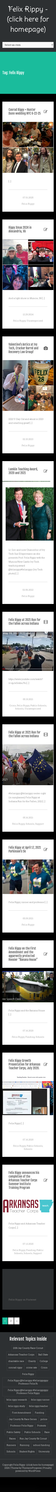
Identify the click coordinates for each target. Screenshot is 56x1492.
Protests (41, 1425)
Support (39, 823)
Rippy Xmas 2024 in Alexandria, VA (20, 229)
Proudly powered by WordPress (34, 1469)
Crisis (12, 705)
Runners (11, 1445)
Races (12, 1438)
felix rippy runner (40, 1399)
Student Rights (27, 1451)
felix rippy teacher (38, 1406)
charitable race (16, 1361)
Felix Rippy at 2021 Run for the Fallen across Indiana (24, 621)
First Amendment (21, 1412)
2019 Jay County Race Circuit (28, 1348)
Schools (19, 708)
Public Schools (38, 705)
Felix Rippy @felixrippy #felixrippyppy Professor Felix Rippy (28, 1392)
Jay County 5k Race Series (23, 1419)
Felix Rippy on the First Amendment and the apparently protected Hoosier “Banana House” (23, 954)
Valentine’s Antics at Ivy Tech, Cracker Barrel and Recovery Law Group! (23, 348)
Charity (32, 1361)
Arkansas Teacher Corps (21, 1354)
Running (24, 1445)
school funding (41, 1445)
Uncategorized (35, 320)
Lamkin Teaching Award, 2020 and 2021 (23, 471)
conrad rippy (15, 1367)
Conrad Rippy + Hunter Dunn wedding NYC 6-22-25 (25, 111)
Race (47, 1432)
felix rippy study (16, 1406)
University (44, 1451)
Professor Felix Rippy (21, 1425)
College (44, 1361)
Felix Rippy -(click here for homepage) (28, 19)
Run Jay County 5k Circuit (33, 1438)
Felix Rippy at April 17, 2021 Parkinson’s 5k (25, 849)
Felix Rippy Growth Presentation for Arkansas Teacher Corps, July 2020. (24, 1064)
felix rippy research (16, 1399)
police (44, 1419)
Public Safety (13, 1432)
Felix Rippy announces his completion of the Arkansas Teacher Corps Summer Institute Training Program (24, 1180)
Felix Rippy (28, 203)
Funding (30, 1036)
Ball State (43, 1354)
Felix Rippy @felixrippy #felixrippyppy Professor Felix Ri (28, 1382)
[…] (10, 181)
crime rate (31, 1367)
